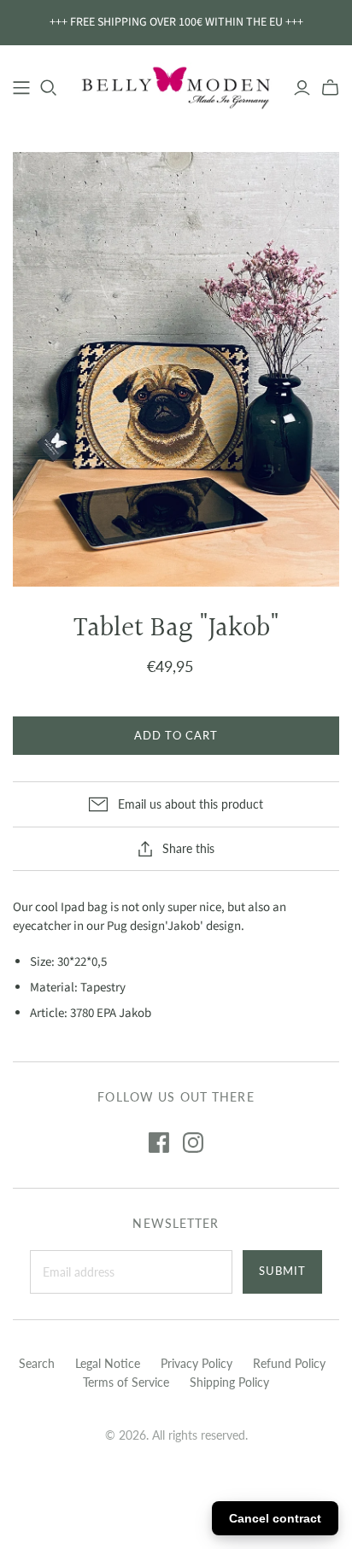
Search (37, 1363)
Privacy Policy (196, 1363)
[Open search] (48, 87)
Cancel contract (275, 1518)
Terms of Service (126, 1382)
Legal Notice (107, 1363)
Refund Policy (289, 1363)
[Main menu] (21, 87)
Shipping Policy (229, 1382)
